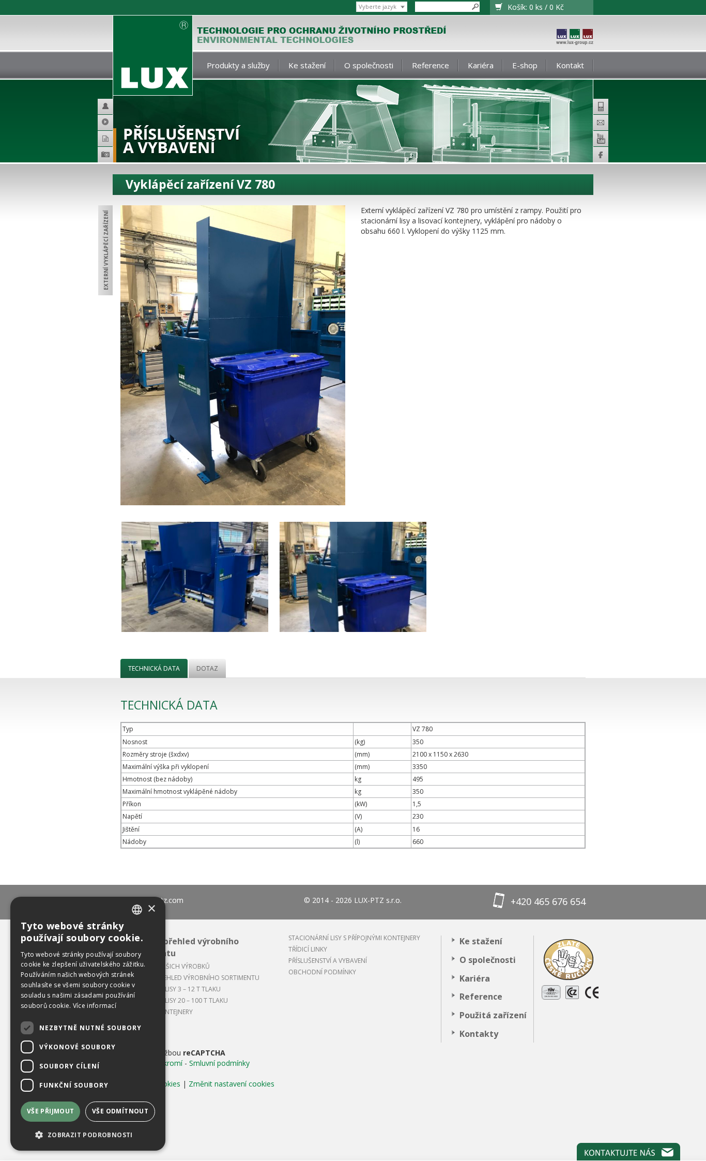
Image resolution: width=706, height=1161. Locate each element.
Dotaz (207, 668)
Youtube (600, 138)
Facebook (600, 154)
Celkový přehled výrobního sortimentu (183, 947)
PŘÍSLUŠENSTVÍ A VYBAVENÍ (327, 960)
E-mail (600, 122)
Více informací (94, 1005)
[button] (88, 1134)
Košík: (536, 7)
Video (110, 122)
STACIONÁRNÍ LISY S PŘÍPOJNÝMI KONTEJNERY (354, 937)
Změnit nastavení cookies (231, 1084)
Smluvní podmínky (219, 1063)
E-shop (525, 65)
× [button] (151, 909)
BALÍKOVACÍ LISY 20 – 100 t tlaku (178, 1000)
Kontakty (478, 1033)
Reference (430, 65)
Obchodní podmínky (322, 972)
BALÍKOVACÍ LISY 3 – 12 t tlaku (174, 989)
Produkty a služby (238, 65)
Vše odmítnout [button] (120, 1111)
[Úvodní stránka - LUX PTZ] (153, 56)
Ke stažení (307, 65)
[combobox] (137, 909)
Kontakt (570, 65)
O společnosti (368, 65)
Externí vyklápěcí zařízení (106, 250)
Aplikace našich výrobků (169, 966)
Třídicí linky (307, 949)
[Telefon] (600, 106)
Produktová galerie (120, 156)
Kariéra (481, 65)
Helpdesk (110, 106)
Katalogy (110, 138)
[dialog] (87, 1024)
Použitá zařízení (493, 1015)
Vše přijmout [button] (50, 1111)
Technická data (154, 668)
